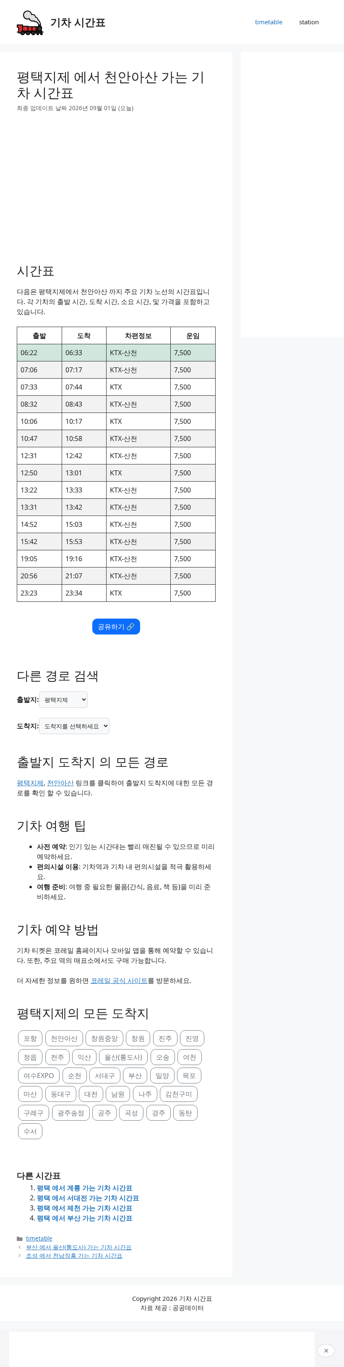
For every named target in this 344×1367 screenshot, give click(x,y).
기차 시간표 (78, 22)
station (309, 22)
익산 (84, 1057)
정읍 (30, 1057)
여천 (189, 1057)
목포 (189, 1075)
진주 (165, 1038)
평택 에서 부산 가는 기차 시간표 (85, 1218)
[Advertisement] (116, 184)
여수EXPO (38, 1075)
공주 (104, 1112)
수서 (30, 1131)
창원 (138, 1038)
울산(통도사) (123, 1057)
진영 (192, 1038)
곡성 (131, 1112)
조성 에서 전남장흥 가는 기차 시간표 (74, 1255)
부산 (135, 1075)
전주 (57, 1057)
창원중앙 (104, 1038)
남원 (118, 1094)
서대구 (105, 1075)
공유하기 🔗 (116, 626)
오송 (162, 1057)
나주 (145, 1094)
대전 (91, 1094)
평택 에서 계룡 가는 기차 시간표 (85, 1187)
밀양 (162, 1075)
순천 (74, 1075)
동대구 (61, 1094)
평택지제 (30, 782)
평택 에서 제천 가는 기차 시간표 (85, 1207)
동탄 (185, 1112)
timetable (268, 22)
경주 (158, 1112)
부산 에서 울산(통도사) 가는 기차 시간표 (79, 1247)
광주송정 (70, 1112)
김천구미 (178, 1094)
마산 (30, 1094)
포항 (30, 1038)
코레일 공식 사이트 (119, 980)
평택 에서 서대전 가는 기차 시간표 (88, 1197)
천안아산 (60, 782)
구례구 (33, 1112)
